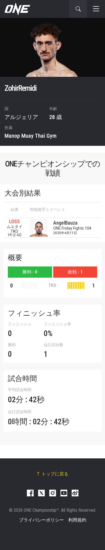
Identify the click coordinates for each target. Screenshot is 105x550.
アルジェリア (21, 117)
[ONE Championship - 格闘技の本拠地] (16, 9)
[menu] (96, 9)
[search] (78, 9)
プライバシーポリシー (41, 520)
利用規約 (77, 520)
